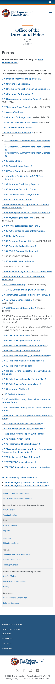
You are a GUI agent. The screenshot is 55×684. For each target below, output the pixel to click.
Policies (27, 40)
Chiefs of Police (9, 576)
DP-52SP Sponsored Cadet (18, 308)
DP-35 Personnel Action (16, 199)
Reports (6, 530)
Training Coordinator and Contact (17, 554)
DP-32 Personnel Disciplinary (20, 184)
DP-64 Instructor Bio (14, 389)
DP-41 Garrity (13, 236)
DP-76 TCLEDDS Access (18, 462)
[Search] (50, 2)
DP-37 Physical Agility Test (17, 217)
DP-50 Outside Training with (25, 289)
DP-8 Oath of (11, 112)
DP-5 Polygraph (16, 94)
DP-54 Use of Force (15, 335)
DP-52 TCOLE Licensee (16, 300)
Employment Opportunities (14, 581)
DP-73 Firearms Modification (20, 444)
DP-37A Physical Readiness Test (20, 226)
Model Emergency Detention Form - (25, 482)
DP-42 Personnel (15, 241)
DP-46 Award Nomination (17, 261)
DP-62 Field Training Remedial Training (23, 379)
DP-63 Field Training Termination (20, 384)
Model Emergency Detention (18, 477)
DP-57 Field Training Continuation (21, 350)
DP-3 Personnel (15, 84)
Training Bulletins (10, 515)
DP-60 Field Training (16, 366)
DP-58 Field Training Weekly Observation (25, 355)
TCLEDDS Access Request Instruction (26, 467)
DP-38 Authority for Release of (23, 231)
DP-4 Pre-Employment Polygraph (25, 89)
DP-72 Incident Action (15, 439)
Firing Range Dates (11, 543)
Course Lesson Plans (11, 559)
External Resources (11, 603)
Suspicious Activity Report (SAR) (23, 433)
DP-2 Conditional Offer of (21, 78)
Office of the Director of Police (27, 32)
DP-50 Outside (13, 284)
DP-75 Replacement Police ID (20, 457)
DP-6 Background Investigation (21, 99)
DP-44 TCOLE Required (19, 251)
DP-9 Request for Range (16, 117)
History (6, 586)
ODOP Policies (9, 510)
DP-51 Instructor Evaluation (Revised (25, 295)
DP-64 (13, 394)
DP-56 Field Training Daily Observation (24, 345)
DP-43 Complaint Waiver (18, 246)
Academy (27, 44)
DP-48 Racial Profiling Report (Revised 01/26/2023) (27, 271)
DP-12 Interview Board (16, 132)
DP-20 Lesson (11, 161)
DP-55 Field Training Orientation (20, 340)
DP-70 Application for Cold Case (21, 423)
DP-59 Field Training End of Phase (22, 360)
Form (10, 525)
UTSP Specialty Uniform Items (15, 598)
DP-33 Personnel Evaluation (18, 189)
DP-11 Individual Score (16, 127)
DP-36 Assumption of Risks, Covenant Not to (26, 212)
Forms (28, 42)
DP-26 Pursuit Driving (16, 166)
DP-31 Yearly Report (11, 171)
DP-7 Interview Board (15, 107)
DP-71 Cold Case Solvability (22, 428)
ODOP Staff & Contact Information (17, 498)
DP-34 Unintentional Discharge (20, 194)
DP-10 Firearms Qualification (19, 122)
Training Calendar (10, 565)
